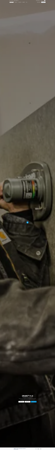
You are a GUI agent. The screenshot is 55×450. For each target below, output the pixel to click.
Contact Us (42, 0)
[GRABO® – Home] (12, 2)
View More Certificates (16, 449)
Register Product (38, 0)
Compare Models (34, 401)
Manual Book (27, 401)
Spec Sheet (21, 401)
